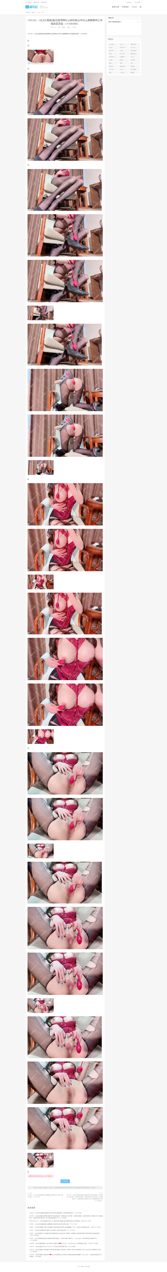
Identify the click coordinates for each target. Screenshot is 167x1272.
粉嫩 (110, 63)
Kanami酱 (111, 44)
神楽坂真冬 (123, 66)
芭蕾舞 (121, 60)
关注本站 (138, 2)
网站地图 (87, 1266)
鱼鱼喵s (132, 72)
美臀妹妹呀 (133, 44)
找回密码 (43, 2)
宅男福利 (125, 7)
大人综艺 (122, 72)
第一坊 (121, 44)
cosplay (110, 47)
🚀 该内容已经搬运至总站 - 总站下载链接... (41, 1176)
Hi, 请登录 (29, 2)
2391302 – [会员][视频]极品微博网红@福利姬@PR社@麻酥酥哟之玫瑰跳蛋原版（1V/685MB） (73, 1187)
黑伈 (110, 72)
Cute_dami (132, 47)
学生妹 (110, 60)
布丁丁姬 (122, 53)
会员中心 (129, 2)
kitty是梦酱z (133, 69)
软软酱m (132, 66)
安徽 (121, 63)
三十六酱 (111, 69)
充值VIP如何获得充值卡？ (115, 22)
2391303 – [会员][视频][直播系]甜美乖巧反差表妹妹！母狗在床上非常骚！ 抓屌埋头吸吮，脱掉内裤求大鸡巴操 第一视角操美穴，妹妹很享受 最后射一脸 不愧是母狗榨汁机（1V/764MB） (85, 1198)
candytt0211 (122, 47)
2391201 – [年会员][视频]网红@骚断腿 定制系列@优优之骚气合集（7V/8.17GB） (45, 1196)
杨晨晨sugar (133, 53)
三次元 (134, 7)
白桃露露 (122, 57)
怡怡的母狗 (133, 50)
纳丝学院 (111, 50)
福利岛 (32, 6)
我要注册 (36, 2)
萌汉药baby (112, 57)
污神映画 (132, 60)
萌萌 (131, 63)
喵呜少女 (111, 66)
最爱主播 (115, 7)
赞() (66, 1181)
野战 (110, 53)
